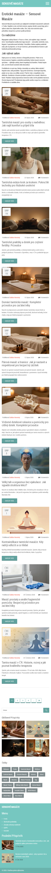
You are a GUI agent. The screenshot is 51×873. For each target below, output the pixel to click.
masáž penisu (7, 785)
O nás (5, 819)
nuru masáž (18, 796)
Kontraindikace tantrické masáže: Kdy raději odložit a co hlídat (22, 543)
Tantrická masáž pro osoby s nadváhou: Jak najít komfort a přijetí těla (23, 124)
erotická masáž (8, 774)
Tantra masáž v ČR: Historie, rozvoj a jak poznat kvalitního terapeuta (24, 664)
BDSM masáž (32, 790)
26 (39, 700)
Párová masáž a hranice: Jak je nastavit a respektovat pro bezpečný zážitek (24, 363)
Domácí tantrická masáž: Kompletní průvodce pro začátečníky (21, 303)
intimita (33, 774)
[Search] (46, 710)
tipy (36, 780)
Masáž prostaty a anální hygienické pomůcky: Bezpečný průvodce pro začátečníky (21, 602)
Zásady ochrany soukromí (12, 825)
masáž (5, 780)
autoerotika (6, 790)
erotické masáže (22, 774)
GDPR (5, 828)
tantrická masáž (26, 769)
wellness (37, 769)
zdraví (42, 774)
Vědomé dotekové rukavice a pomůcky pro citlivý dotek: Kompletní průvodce (25, 423)
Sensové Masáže (12, 3)
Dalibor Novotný (14, 117)
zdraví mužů (7, 796)
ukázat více (9, 141)
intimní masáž (36, 785)
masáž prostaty (25, 780)
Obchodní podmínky (10, 822)
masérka (14, 780)
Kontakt (6, 831)
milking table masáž (22, 785)
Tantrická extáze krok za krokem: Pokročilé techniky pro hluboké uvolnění (25, 184)
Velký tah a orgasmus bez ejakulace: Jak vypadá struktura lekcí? (24, 483)
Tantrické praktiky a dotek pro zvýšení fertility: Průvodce (22, 244)
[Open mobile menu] (47, 4)
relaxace (6, 769)
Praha (15, 769)
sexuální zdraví (19, 790)
